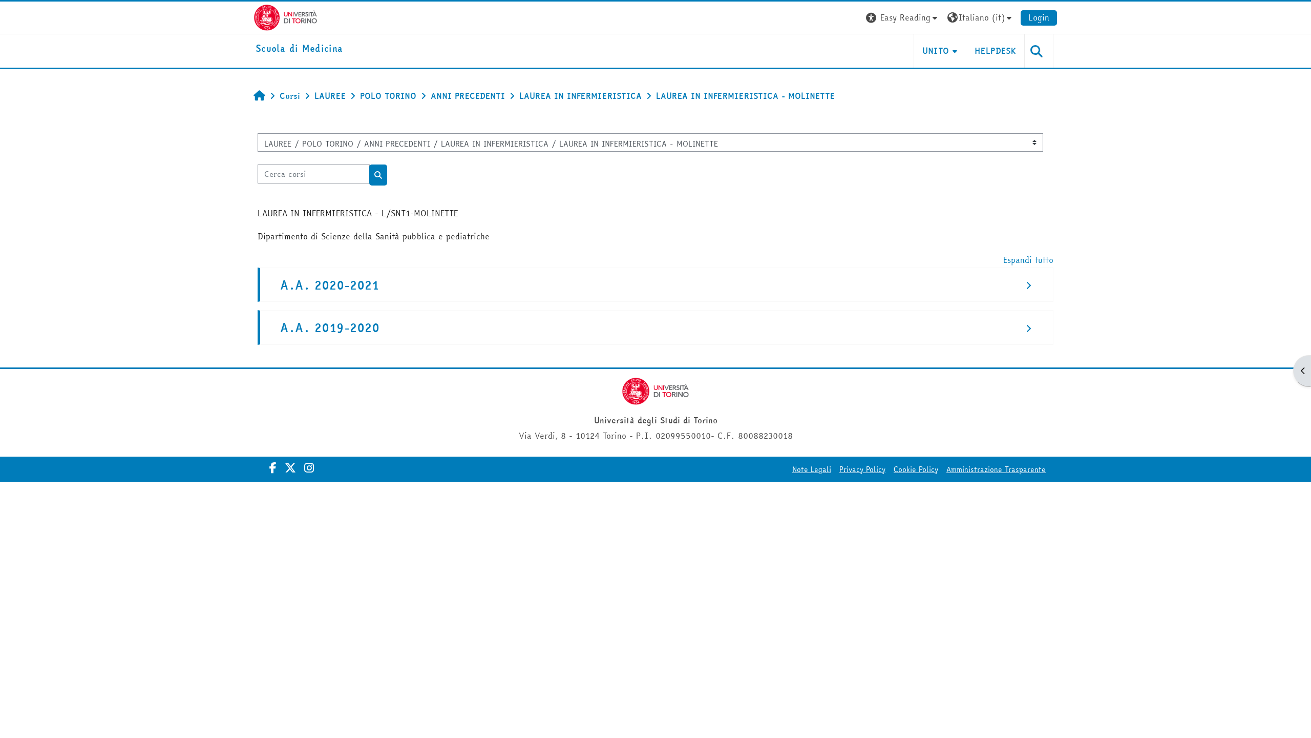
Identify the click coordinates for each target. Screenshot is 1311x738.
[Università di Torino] (285, 16)
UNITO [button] (935, 51)
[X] (290, 468)
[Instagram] (309, 468)
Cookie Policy (916, 469)
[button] (902, 18)
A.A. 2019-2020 (329, 327)
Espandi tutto (1028, 260)
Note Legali (811, 469)
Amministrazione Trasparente (996, 469)
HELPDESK (995, 51)
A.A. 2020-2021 (329, 285)
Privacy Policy (862, 469)
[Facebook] (273, 468)
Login (1038, 17)
